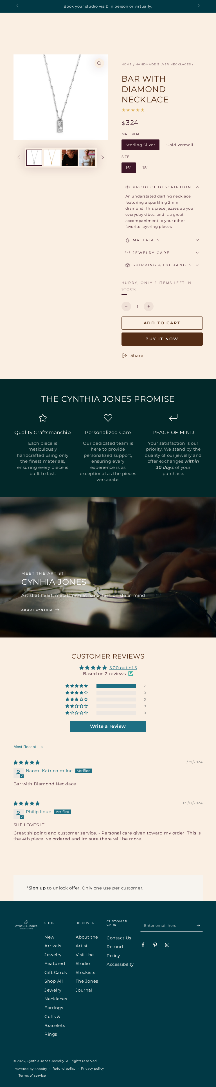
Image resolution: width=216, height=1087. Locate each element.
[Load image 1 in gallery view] (34, 158)
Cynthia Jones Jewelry (45, 1061)
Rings (50, 1034)
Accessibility (120, 964)
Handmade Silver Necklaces (163, 64)
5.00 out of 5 (123, 667)
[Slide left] (18, 6)
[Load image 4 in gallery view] (87, 158)
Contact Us (119, 938)
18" (147, 169)
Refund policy (64, 1068)
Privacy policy (92, 1068)
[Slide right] (198, 6)
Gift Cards (55, 972)
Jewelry (53, 954)
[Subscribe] (200, 925)
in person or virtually (130, 6)
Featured (54, 963)
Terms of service (32, 1075)
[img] (27, 762)
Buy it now (162, 338)
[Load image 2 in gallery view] (52, 158)
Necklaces (55, 998)
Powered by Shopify (30, 1069)
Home (127, 64)
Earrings (53, 1007)
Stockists (85, 972)
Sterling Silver (140, 146)
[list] (108, 448)
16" (130, 169)
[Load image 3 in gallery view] (70, 158)
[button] (77, 686)
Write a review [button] (108, 726)
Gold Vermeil (180, 146)
